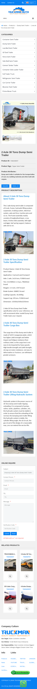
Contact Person (9, 477)
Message (7, 502)
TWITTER (22, 659)
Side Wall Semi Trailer (10, 61)
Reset (14, 533)
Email (6, 485)
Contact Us (10, 3)
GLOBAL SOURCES (32, 662)
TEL (4, 493)
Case (2, 666)
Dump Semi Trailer (23, 25)
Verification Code (9, 525)
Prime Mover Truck (9, 91)
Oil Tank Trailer (8, 52)
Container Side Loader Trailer (13, 70)
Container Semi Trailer (10, 39)
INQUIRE (5, 186)
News (3, 662)
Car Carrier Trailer (9, 83)
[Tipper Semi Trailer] (10, 565)
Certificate (4, 670)
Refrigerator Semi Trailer (11, 78)
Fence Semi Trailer (9, 57)
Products (12, 25)
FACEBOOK (14, 659)
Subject (5, 469)
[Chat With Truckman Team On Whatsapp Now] (20, 672)
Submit (7, 533)
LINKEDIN (32, 659)
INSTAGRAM (23, 666)
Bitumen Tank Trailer (10, 87)
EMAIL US (16, 186)
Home (3, 3)
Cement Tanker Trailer (10, 65)
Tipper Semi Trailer (18, 166)
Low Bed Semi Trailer (10, 48)
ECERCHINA (14, 666)
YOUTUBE (14, 662)
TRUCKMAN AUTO (23, 662)
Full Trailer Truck (8, 74)
